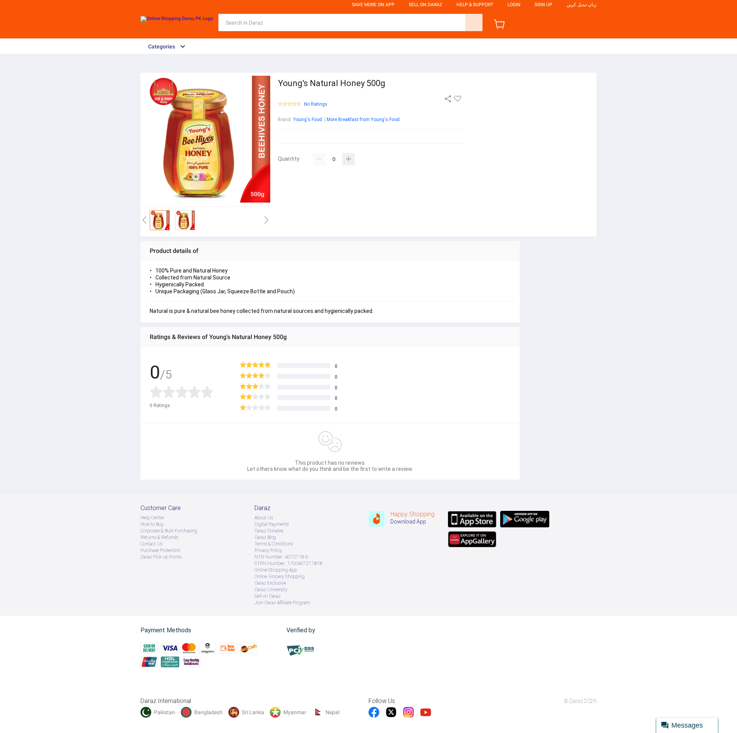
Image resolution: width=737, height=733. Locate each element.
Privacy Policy (268, 550)
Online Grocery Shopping (279, 576)
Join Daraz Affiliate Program (282, 602)
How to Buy (152, 524)
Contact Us (151, 544)
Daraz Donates (268, 531)
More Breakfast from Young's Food (363, 119)
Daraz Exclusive (270, 583)
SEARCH (474, 22)
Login (514, 4)
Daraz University (271, 589)
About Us (263, 517)
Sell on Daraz (267, 596)
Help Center (152, 517)
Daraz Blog (265, 537)
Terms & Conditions (273, 544)
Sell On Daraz (425, 4)
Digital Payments (271, 524)
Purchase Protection (160, 550)
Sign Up (543, 4)
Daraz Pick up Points (161, 557)
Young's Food (307, 119)
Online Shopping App (275, 570)
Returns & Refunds (159, 537)
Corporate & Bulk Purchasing (168, 531)
